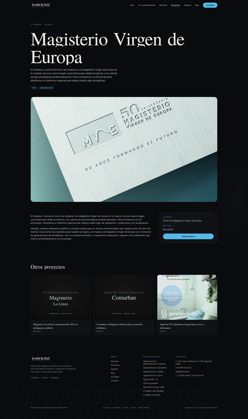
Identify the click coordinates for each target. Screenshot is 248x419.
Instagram (35, 378)
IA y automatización (146, 5)
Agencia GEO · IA (150, 379)
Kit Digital (115, 377)
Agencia (187, 5)
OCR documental (150, 383)
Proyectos (175, 5)
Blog (197, 5)
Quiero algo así (188, 236)
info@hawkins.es (182, 371)
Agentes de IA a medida (153, 371)
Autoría (133, 408)
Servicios (163, 5)
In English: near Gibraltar (153, 391)
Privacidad (117, 408)
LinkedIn (44, 378)
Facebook (55, 378)
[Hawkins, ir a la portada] (41, 5)
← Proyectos (36, 24)
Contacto (210, 5)
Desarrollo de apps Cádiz (154, 387)
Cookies (126, 408)
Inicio (132, 5)
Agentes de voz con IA (152, 375)
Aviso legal (107, 408)
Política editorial (143, 408)
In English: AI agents (151, 395)
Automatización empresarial (155, 368)
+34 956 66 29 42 (183, 368)
